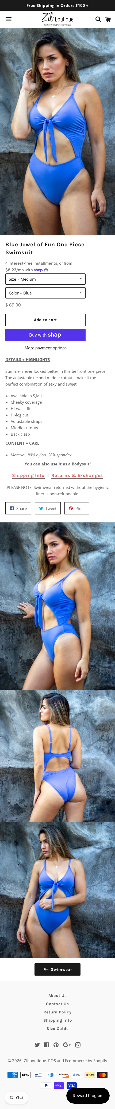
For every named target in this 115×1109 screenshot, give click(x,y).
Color (14, 293)
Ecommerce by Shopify (86, 1060)
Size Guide (58, 1028)
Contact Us (57, 1003)
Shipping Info (28, 475)
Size (12, 279)
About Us (57, 995)
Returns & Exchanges (77, 475)
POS (52, 1060)
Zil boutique (35, 1060)
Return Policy (58, 1012)
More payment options (46, 347)
